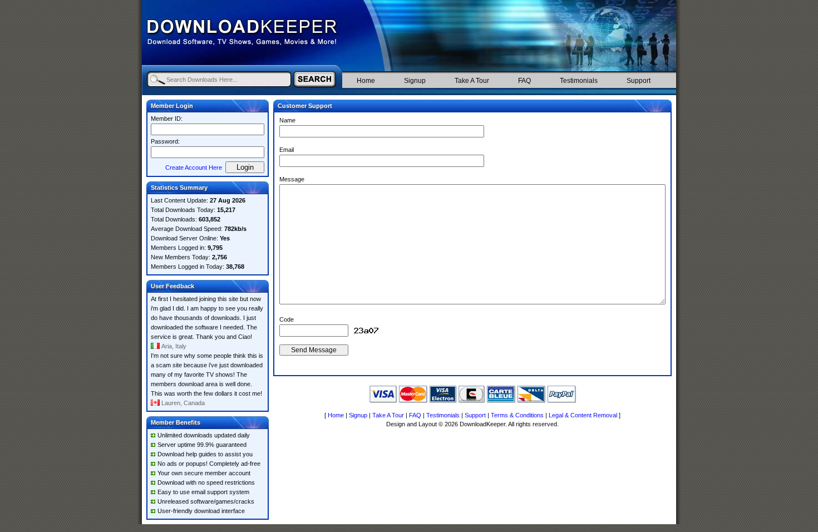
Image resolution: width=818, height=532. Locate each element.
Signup (415, 81)
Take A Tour (472, 81)
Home (366, 81)
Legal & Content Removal (583, 415)
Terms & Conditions (517, 415)
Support (639, 81)
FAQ (524, 81)
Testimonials (579, 81)
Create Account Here (193, 167)
